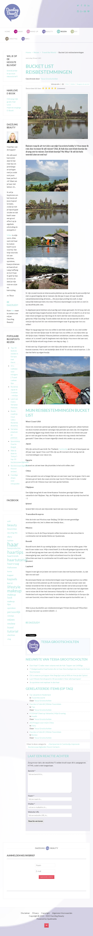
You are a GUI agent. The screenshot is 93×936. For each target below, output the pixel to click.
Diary (33, 725)
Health (34, 716)
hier (12, 310)
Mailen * (31, 804)
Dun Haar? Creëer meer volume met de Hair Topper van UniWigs (56, 665)
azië (9, 521)
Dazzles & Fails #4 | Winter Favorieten (45, 704)
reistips (10, 616)
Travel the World (49, 52)
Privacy (35, 913)
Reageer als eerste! (83, 84)
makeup (14, 591)
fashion (10, 540)
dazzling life (12, 533)
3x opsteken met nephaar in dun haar (45, 682)
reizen (11, 619)
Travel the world (38, 697)
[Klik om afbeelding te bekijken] (58, 116)
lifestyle (13, 587)
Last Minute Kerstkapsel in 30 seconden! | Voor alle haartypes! (55, 679)
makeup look (11, 596)
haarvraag (13, 563)
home (9, 571)
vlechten (11, 635)
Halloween (12, 567)
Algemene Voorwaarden (62, 913)
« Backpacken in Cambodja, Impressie (63, 744)
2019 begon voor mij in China (42, 722)
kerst (10, 583)
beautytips (12, 529)
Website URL (33, 812)
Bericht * (31, 771)
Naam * (31, 796)
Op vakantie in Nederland (40, 695)
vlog (9, 639)
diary (9, 536)
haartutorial (17, 560)
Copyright (45, 913)
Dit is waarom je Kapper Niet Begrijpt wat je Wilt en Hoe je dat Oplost (59, 675)
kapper (10, 575)
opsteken (11, 608)
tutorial (12, 631)
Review (34, 735)
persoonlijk (13, 612)
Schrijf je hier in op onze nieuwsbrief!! (12, 73)
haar (13, 544)
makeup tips (11, 603)
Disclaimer (25, 913)
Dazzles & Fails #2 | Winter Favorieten (45, 732)
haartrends (13, 556)
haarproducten (14, 548)
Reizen (36, 52)
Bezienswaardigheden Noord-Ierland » (44, 747)
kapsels (12, 579)
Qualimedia (52, 919)
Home (7, 31)
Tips (33, 707)
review (11, 623)
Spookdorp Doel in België (15, 444)
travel (10, 627)
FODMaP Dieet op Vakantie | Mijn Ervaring (48, 713)
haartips (15, 552)
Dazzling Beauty (57, 916)
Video (9, 235)
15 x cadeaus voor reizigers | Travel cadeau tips (14, 374)
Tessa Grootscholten (49, 79)
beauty (12, 525)
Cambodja (63, 449)
